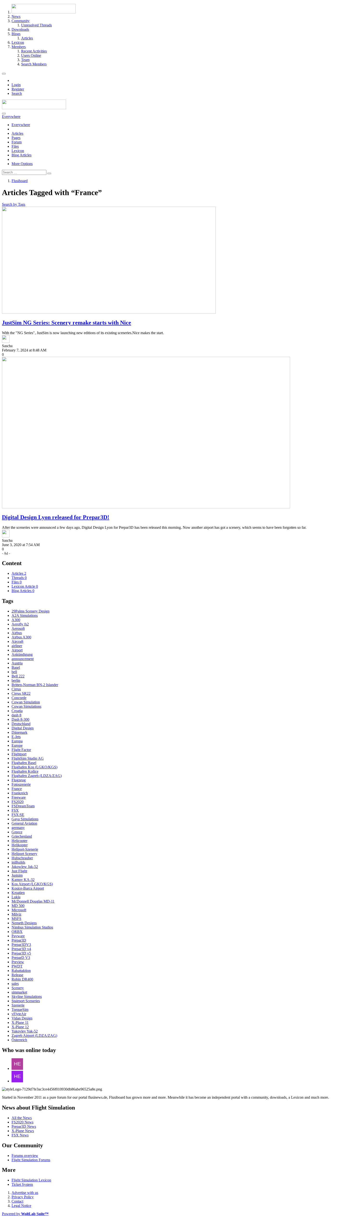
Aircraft (17, 641)
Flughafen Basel (24, 763)
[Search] (4, 113)
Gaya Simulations (25, 819)
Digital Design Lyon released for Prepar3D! (55, 517)
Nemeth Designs (24, 923)
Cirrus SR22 (21, 693)
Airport (17, 650)
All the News (22, 1118)
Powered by (25, 1214)
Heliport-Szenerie (25, 849)
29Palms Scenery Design (30, 611)
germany (18, 828)
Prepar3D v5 (21, 953)
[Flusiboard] (34, 108)
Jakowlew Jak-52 (25, 867)
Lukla (16, 897)
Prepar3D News (24, 1126)
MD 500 (18, 906)
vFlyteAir (19, 1014)
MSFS (16, 919)
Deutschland (21, 724)
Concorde (19, 698)
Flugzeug (19, 780)
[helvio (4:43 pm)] (17, 1081)
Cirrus (16, 689)
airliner (17, 646)
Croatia (17, 711)
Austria (17, 663)
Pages (16, 138)
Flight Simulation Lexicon (31, 1180)
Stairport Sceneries (26, 1001)
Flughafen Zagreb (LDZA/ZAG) (37, 776)
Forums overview (25, 1156)
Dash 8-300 (20, 719)
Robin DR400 (22, 979)
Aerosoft (18, 628)
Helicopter (19, 841)
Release (17, 975)
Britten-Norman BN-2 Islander (35, 685)
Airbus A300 (21, 637)
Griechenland (22, 836)
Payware (18, 936)
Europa (17, 741)
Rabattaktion (21, 971)
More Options (22, 164)
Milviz (16, 914)
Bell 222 (18, 676)
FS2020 (18, 802)
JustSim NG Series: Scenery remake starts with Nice (66, 322)
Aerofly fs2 (20, 624)
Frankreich (20, 793)
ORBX (17, 932)
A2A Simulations (25, 615)
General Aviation (24, 823)
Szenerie (18, 1005)
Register (18, 89)
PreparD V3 (21, 958)
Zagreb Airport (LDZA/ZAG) (34, 1035)
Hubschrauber (22, 858)
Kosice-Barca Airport (28, 888)
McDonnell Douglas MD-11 (33, 901)
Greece (17, 832)
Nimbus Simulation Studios (32, 927)
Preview (18, 962)
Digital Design (23, 728)
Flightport (19, 754)
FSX (15, 810)
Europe (17, 745)
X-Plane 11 (20, 1022)
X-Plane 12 (20, 1027)
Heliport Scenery (24, 854)
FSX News (20, 1135)
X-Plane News (23, 1131)
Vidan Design (22, 1018)
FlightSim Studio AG (28, 758)
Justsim (17, 875)
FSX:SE (18, 815)
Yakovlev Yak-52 (25, 1031)
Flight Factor (21, 750)
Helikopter (20, 845)
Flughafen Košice (25, 771)
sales (15, 984)
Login (16, 85)
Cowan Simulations (26, 706)
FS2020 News (22, 1122)
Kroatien (18, 893)
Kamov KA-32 (23, 880)
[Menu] (4, 73)
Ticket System (22, 1184)
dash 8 (16, 715)
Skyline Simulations (27, 997)
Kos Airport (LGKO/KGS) (32, 884)
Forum (17, 142)
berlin (16, 680)
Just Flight (19, 871)
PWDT (17, 966)
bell (14, 672)
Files (15, 146)
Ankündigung (22, 654)
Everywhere (21, 125)
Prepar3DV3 (21, 945)
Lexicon (18, 151)
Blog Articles (21, 155)
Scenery (18, 988)
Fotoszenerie (21, 784)
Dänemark (19, 732)
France (17, 789)
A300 (16, 620)
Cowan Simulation (26, 702)
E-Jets (16, 737)
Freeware (19, 797)
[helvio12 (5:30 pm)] (17, 1068)
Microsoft (19, 910)
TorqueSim (20, 1010)
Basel (16, 667)
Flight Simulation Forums (31, 1160)
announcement (23, 659)
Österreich (19, 1040)
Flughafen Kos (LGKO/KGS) (34, 767)
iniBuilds (18, 862)
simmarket (19, 992)
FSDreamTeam (23, 806)
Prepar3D (19, 940)
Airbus (17, 633)
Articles (17, 133)
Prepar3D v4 (21, 949)
